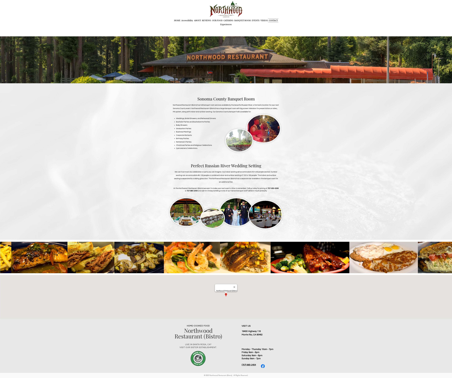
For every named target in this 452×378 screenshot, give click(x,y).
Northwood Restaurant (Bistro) (198, 333)
